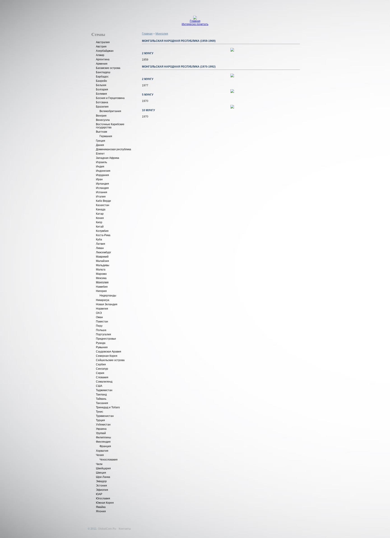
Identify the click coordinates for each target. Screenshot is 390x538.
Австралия (103, 42)
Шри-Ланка (103, 477)
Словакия (102, 377)
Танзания (102, 403)
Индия (100, 166)
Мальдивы (102, 265)
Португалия (103, 334)
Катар (100, 213)
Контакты (125, 528)
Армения (101, 63)
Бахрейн (101, 80)
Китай (100, 226)
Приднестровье (106, 338)
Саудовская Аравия (108, 351)
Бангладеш (103, 72)
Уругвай (101, 433)
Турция (100, 420)
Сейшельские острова (110, 360)
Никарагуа (102, 300)
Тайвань (101, 398)
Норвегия (102, 308)
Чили (99, 464)
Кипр (99, 222)
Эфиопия (102, 489)
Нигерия (101, 291)
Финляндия (103, 441)
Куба (99, 239)
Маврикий (102, 256)
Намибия (102, 286)
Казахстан (102, 205)
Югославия (103, 498)
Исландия (102, 188)
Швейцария (103, 468)
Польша (101, 330)
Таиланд (101, 394)
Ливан (100, 248)
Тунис (99, 411)
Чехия (100, 455)
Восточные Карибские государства (110, 126)
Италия (101, 196)
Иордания (102, 175)
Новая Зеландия (106, 304)
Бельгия (101, 85)
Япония (101, 511)
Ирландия (102, 183)
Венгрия (101, 115)
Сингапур (102, 368)
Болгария (102, 89)
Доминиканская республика (113, 149)
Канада (100, 209)
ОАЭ (99, 313)
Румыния (102, 347)
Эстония (101, 485)
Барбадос (102, 76)
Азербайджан (105, 50)
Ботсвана (102, 102)
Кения (100, 218)
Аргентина (102, 59)
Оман (99, 317)
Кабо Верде (103, 200)
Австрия (101, 46)
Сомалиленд (104, 381)
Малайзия (102, 261)
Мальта (100, 269)
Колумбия (102, 231)
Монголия (102, 282)
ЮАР (99, 494)
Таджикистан (104, 390)
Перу (99, 325)
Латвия (100, 243)
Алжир (100, 55)
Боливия (101, 93)
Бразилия (102, 106)
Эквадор (101, 481)
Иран (99, 179)
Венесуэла (103, 120)
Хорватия (102, 450)
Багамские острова (108, 68)
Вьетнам (101, 131)
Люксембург (103, 252)
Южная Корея (105, 502)
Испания (101, 192)
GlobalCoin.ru (107, 528)
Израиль (101, 162)
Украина (101, 428)
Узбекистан (103, 424)
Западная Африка (107, 158)
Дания (100, 145)
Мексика (101, 278)
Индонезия (103, 170)
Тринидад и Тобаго (108, 407)
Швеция (101, 472)
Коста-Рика (103, 235)
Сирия (100, 373)
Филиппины (103, 437)
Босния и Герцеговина (110, 98)
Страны (98, 34)
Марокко (101, 273)
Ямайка (101, 507)
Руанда (100, 343)
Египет (100, 153)
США (99, 386)
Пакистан (102, 321)
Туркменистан (105, 416)
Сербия (101, 364)
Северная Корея (106, 355)
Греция (100, 140)
